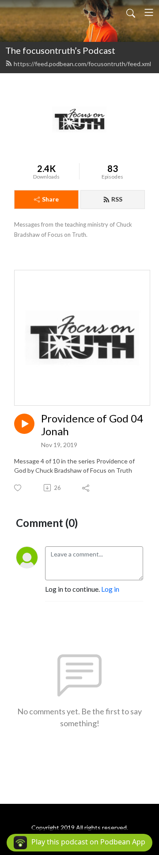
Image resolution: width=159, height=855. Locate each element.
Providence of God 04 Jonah (92, 424)
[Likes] (18, 488)
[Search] (131, 12)
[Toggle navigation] (149, 12)
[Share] (86, 488)
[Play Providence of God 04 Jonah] (24, 424)
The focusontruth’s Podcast (60, 50)
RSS (116, 199)
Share (50, 199)
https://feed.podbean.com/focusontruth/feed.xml (82, 63)
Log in (110, 589)
